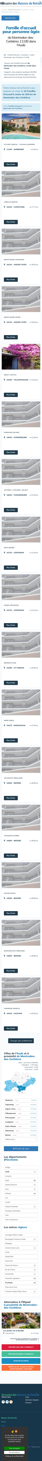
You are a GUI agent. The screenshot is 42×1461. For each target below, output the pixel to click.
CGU (27, 1397)
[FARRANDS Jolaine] (21, 414)
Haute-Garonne (20, 1185)
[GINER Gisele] (21, 702)
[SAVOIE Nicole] (21, 875)
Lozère (7, 1202)
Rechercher (10, 18)
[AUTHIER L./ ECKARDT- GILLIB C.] (21, 472)
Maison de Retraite (9, 1418)
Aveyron (8, 1176)
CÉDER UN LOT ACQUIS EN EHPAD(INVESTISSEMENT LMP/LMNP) (21, 1368)
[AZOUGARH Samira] (21, 817)
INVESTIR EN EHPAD (21, 1361)
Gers (20, 1189)
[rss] (11, 1402)
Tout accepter (14, 1448)
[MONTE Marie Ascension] (21, 241)
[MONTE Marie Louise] (21, 299)
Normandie (20, 1274)
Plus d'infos (11, 164)
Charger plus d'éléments (21, 1040)
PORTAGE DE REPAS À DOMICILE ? (21, 1354)
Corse (7, 1252)
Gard (20, 1180)
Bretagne (8, 1243)
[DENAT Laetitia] (21, 357)
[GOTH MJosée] (21, 529)
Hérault (20, 1193)
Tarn (7, 1215)
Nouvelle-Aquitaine (20, 1278)
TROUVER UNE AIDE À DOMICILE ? (21, 1347)
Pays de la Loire (11, 1287)
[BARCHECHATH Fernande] (21, 933)
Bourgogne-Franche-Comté (20, 1239)
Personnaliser (14, 1452)
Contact (28, 1402)
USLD (3, 1422)
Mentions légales (32, 1400)
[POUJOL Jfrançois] (21, 587)
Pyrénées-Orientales (12, 1211)
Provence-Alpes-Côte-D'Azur (20, 1291)
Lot (6, 1198)
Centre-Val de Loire (20, 1248)
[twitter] (7, 1402)
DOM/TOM (9, 1257)
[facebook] (3, 1402)
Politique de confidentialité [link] (14, 1456)
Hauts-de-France (20, 1265)
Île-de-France (20, 1270)
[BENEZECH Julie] (21, 645)
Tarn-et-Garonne (11, 1220)
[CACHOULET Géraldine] (21, 760)
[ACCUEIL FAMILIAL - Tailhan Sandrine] (21, 126)
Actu (3, 1425)
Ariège (7, 1167)
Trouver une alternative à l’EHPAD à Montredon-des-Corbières (24, 1339)
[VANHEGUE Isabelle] (21, 990)
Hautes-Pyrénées (20, 1206)
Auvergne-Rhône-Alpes (14, 1235)
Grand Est (9, 1261)
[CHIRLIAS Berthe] (21, 184)
